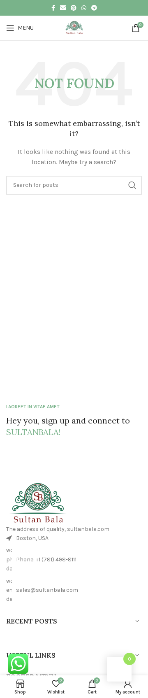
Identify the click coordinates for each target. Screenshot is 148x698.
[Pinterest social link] (73, 7)
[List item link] (74, 559)
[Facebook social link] (53, 7)
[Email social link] (63, 7)
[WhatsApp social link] (84, 7)
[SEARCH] (132, 185)
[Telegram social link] (94, 7)
